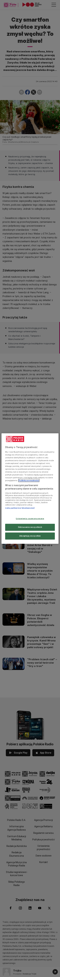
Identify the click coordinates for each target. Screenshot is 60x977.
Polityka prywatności (29, 480)
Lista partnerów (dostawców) (20, 508)
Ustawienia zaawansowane (30, 518)
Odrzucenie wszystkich (30, 527)
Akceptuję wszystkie (30, 536)
